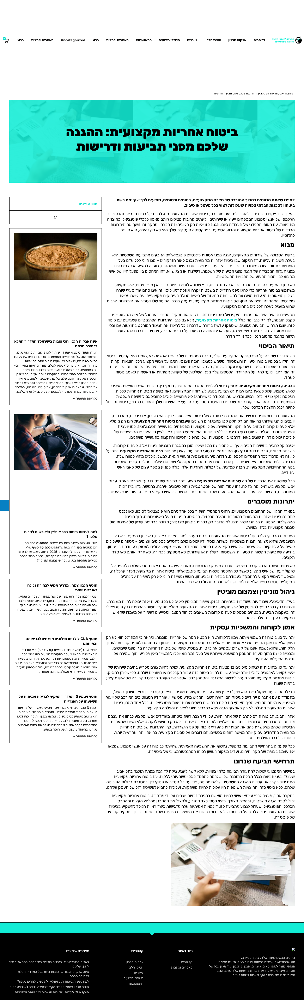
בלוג (95, 40)
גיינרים (192, 40)
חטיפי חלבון (213, 40)
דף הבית (259, 40)
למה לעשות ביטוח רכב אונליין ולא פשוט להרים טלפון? (53, 981)
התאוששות (144, 40)
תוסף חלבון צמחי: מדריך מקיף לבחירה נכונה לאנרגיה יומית (49, 987)
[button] (15, 204)
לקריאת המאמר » (85, 398)
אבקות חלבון (237, 40)
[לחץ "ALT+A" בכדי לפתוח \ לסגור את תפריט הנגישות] (4, 505)
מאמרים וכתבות (117, 40)
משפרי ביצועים (169, 40)
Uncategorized (73, 40)
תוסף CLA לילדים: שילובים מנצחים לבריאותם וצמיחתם (52, 992)
